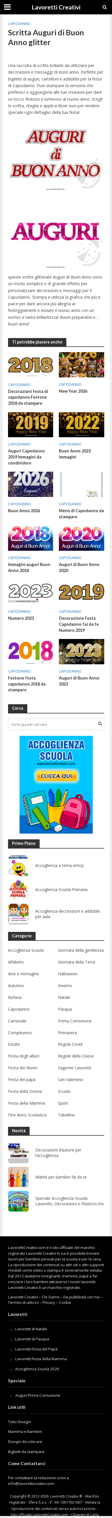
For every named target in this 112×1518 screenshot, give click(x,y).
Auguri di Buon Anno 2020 (79, 567)
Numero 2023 (21, 618)
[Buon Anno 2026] (30, 484)
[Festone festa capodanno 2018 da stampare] (30, 651)
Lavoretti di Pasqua (32, 1339)
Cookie (65, 1302)
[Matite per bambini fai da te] (18, 1177)
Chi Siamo (51, 1297)
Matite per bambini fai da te (61, 1177)
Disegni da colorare (25, 1441)
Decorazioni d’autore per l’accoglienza (58, 1152)
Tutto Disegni (19, 1421)
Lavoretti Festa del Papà (36, 1349)
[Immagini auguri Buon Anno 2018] (30, 537)
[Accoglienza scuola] (56, 785)
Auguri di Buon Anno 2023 (79, 680)
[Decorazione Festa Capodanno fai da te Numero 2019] (81, 591)
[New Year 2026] (81, 364)
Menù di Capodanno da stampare (81, 513)
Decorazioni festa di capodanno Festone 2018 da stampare (28, 397)
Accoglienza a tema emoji (59, 865)
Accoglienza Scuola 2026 (37, 1368)
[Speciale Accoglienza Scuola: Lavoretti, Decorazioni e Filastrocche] (18, 1201)
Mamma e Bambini (25, 1431)
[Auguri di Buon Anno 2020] (81, 537)
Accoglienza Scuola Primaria (61, 889)
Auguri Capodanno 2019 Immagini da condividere (26, 456)
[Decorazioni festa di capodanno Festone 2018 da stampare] (30, 364)
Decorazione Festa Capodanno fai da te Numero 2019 (79, 624)
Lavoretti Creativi (56, 7)
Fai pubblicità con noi (81, 1297)
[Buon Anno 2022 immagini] (81, 424)
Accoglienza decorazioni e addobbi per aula (67, 914)
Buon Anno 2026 (24, 510)
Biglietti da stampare (26, 1451)
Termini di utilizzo (23, 1302)
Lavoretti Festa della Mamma (41, 1358)
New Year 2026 (73, 391)
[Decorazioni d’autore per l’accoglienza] (18, 1153)
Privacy (49, 1302)
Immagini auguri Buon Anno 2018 (29, 567)
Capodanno (19, 23)
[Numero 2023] (30, 591)
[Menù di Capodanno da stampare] (81, 484)
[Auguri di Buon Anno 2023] (81, 651)
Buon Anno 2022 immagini (75, 453)
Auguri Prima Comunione (37, 1395)
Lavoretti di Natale (31, 1328)
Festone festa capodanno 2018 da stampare (27, 683)
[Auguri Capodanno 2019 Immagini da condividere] (30, 424)
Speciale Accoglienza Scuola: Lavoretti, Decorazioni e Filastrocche (69, 1201)
